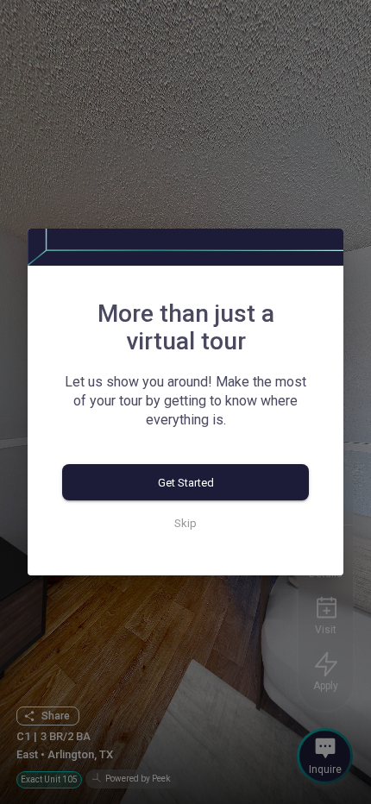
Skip (185, 523)
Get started (186, 482)
